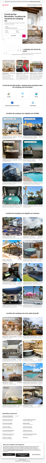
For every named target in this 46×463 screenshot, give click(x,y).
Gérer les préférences (36, 454)
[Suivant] (25, 58)
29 (18, 50)
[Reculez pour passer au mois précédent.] (6, 35)
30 (20, 50)
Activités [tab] (17, 416)
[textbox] (9, 32)
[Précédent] (20, 58)
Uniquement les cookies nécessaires (22, 455)
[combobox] (15, 28)
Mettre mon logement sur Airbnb (34, 5)
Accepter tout (9, 454)
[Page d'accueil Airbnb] (5, 5)
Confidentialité (18, 461)
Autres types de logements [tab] (7, 416)
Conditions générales (26, 461)
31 (6, 52)
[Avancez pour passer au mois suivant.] (20, 35)
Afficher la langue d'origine (35, 1)
